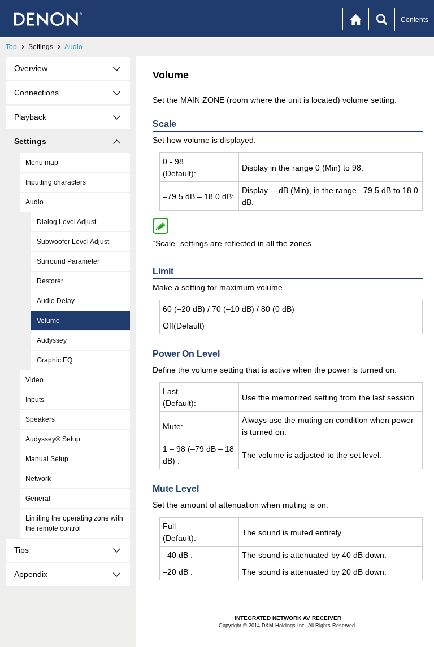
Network (38, 479)
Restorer (50, 281)
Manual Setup (46, 459)
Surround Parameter (68, 261)
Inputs (34, 400)
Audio (73, 47)
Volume (48, 321)
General (37, 498)
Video (34, 380)
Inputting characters (55, 182)
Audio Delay (56, 301)
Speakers (40, 419)
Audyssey (52, 340)
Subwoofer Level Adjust (73, 242)
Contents (414, 20)
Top (11, 47)
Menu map (41, 163)
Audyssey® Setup (52, 439)
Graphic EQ (54, 360)
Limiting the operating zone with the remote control (74, 523)
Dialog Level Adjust (66, 222)
